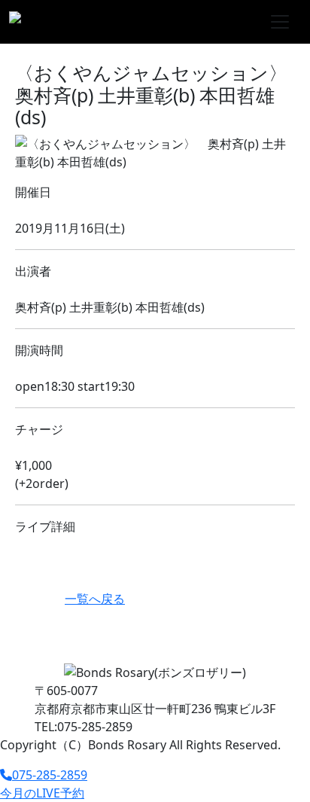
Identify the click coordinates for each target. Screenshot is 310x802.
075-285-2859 (49, 775)
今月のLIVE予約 (42, 793)
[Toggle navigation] (280, 22)
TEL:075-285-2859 (83, 726)
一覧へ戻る (95, 598)
